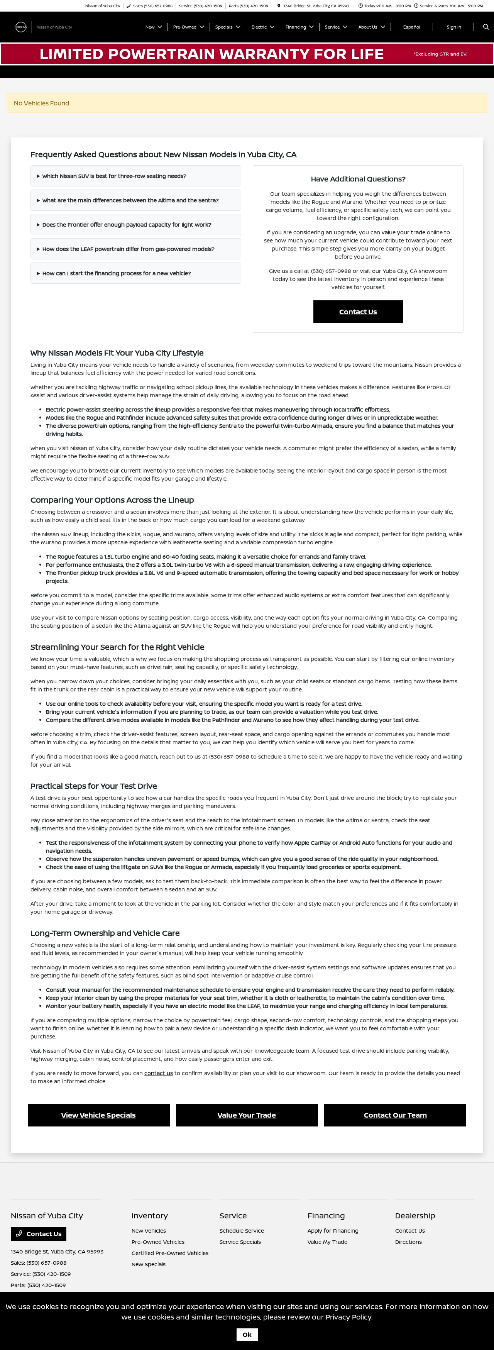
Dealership (415, 1215)
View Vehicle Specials (98, 1115)
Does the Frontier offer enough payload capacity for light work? (126, 224)
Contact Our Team (395, 1115)
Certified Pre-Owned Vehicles (170, 1253)
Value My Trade (327, 1241)
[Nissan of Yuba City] (46, 26)
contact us (158, 1073)
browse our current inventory (128, 470)
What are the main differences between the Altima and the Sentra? (130, 200)
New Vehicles (149, 1230)
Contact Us (358, 311)
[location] (279, 5)
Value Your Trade (247, 1115)
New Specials (149, 1264)
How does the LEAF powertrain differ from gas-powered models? (128, 248)
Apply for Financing (333, 1230)
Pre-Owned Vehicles (158, 1241)
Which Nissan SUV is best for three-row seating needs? (114, 176)
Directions (408, 1241)
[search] (486, 27)
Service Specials (240, 1241)
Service (233, 1215)
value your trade (403, 232)
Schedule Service (242, 1230)
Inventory (150, 1215)
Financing (326, 1215)
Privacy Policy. (349, 1316)
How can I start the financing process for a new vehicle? (116, 273)
